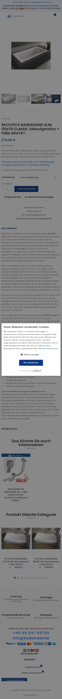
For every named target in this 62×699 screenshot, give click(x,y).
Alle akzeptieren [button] (31, 362)
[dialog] (31, 349)
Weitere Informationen (48, 348)
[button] (31, 354)
